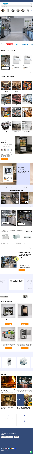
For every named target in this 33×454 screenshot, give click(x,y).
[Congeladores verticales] (23, 145)
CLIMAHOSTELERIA (25, 241)
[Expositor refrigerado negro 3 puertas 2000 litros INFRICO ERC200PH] (8, 170)
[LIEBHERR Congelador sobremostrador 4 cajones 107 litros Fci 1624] (5, 149)
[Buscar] (31, 6)
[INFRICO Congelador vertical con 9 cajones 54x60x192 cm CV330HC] (11, 149)
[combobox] (16, 6)
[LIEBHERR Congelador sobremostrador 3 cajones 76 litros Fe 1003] (2, 149)
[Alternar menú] (1, 3)
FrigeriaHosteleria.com (6, 450)
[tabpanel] (7, 154)
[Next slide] (18, 39)
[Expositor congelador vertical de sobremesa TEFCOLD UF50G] (8, 149)
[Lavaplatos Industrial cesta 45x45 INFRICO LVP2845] (27, 59)
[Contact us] (31, 452)
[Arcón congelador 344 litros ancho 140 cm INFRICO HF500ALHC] (5, 237)
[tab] (7, 141)
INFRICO (13, 65)
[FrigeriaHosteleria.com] (6, 44)
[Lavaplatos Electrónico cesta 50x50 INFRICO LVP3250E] (16, 59)
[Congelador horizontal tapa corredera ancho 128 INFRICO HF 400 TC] (16, 237)
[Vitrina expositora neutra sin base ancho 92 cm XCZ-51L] (27, 237)
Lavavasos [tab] (30, 52)
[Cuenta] (28, 3)
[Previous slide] (14, 39)
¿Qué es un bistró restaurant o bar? (23, 389)
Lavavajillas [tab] (26, 52)
